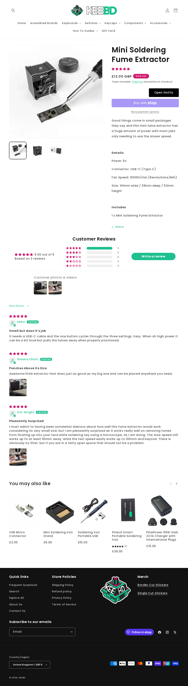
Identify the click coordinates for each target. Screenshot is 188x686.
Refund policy (62, 591)
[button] (13, 10)
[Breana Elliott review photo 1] (18, 387)
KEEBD (22, 677)
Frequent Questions (23, 585)
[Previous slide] (171, 483)
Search (14, 591)
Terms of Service (64, 604)
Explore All (16, 598)
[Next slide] (176, 483)
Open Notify (163, 92)
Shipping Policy (62, 585)
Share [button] (119, 227)
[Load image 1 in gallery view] (17, 150)
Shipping (137, 81)
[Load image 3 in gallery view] (55, 150)
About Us (15, 604)
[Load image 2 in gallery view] (37, 150)
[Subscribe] (71, 632)
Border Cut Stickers (153, 585)
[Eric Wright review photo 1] (18, 457)
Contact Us (17, 611)
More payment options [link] (145, 111)
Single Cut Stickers (152, 593)
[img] (18, 316)
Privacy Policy (61, 598)
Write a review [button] (153, 256)
